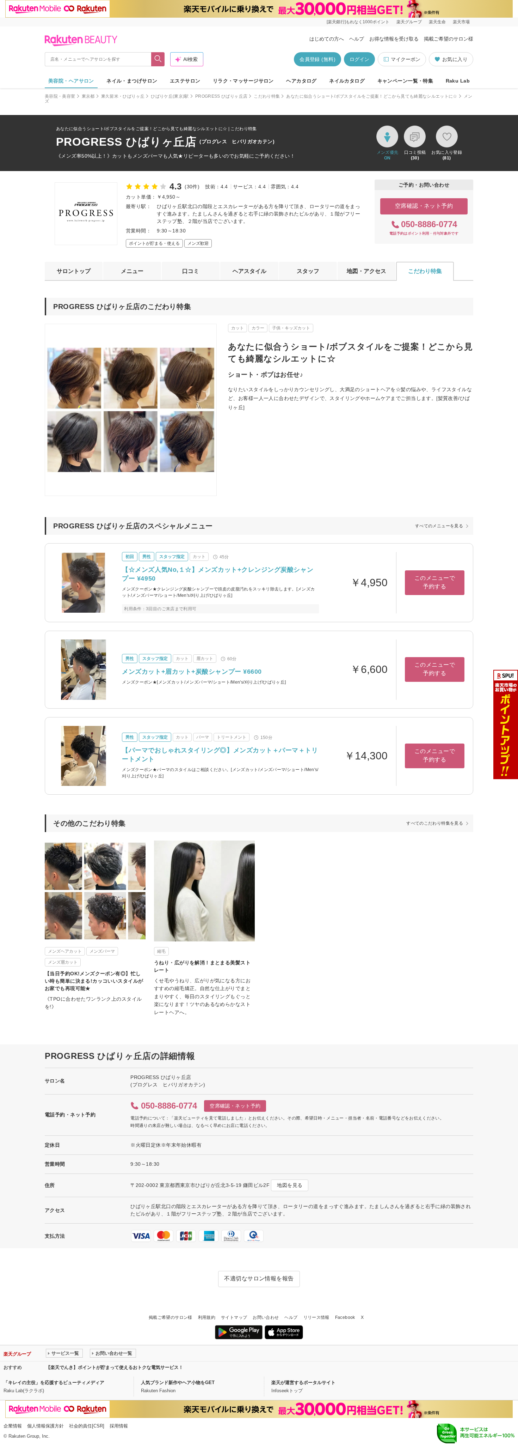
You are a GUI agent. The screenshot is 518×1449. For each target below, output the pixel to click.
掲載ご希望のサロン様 (448, 39)
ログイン (359, 59)
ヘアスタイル (249, 271)
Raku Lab (458, 81)
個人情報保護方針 (45, 1426)
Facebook (345, 1317)
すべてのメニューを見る (439, 526)
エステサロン (185, 81)
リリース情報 (316, 1317)
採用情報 (119, 1426)
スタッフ (308, 271)
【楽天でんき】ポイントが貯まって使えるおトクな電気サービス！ (114, 1367)
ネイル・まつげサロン (131, 81)
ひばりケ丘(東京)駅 (170, 96)
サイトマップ (234, 1317)
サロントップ (74, 271)
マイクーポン (405, 59)
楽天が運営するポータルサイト (303, 1382)
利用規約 (206, 1317)
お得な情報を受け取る (394, 39)
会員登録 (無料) (317, 59)
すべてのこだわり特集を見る (434, 823)
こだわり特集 (267, 96)
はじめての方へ (326, 39)
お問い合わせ (266, 1317)
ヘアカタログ (301, 81)
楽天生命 (437, 21)
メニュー (132, 271)
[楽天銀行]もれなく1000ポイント (358, 21)
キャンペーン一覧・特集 (405, 81)
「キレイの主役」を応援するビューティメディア (54, 1382)
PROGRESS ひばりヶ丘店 (221, 96)
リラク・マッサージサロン (243, 81)
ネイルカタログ (347, 81)
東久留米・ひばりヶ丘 (123, 96)
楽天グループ (409, 21)
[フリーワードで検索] (158, 59)
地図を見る (289, 1185)
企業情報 (13, 1426)
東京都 (88, 96)
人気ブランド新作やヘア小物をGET (178, 1382)
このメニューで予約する (434, 582)
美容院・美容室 (60, 96)
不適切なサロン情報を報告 (259, 1278)
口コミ (190, 271)
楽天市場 (461, 21)
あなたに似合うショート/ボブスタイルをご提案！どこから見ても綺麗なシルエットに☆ (371, 96)
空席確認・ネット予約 (424, 206)
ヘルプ (356, 39)
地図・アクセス (366, 271)
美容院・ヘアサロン (71, 81)
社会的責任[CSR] (86, 1426)
